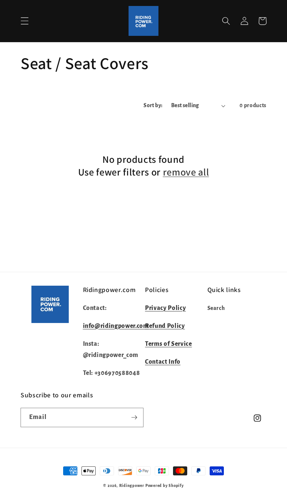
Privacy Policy (165, 308)
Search (216, 308)
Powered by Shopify (164, 486)
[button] (25, 21)
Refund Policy (165, 326)
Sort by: (153, 105)
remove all (186, 172)
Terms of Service (168, 344)
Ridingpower (131, 486)
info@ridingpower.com (116, 326)
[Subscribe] (134, 417)
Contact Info (162, 361)
